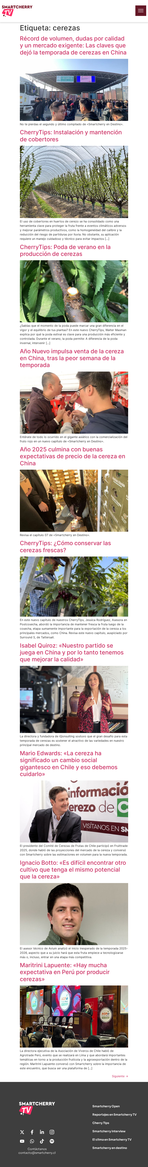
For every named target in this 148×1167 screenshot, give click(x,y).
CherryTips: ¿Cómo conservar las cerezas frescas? (65, 546)
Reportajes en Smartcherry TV (114, 1115)
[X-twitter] (22, 1132)
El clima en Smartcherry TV (112, 1139)
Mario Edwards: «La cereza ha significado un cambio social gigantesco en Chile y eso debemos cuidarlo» (68, 764)
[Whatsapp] (32, 1141)
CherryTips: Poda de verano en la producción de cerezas (65, 250)
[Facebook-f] (32, 1132)
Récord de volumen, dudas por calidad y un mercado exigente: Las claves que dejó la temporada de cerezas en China (73, 45)
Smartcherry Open (106, 1106)
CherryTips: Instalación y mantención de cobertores (71, 136)
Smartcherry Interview (108, 1131)
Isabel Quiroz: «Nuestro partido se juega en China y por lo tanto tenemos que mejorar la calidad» (72, 652)
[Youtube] (22, 1141)
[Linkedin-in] (42, 1132)
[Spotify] (51, 1141)
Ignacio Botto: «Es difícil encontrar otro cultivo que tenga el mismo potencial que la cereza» (73, 869)
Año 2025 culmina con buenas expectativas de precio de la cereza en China (72, 456)
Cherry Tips (100, 1123)
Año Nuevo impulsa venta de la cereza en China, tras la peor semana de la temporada (72, 358)
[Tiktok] (42, 1141)
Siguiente (120, 1076)
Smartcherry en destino (109, 1148)
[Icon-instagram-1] (51, 1132)
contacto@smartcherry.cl (37, 1153)
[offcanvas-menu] (140, 10)
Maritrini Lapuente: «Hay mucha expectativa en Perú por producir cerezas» (65, 972)
